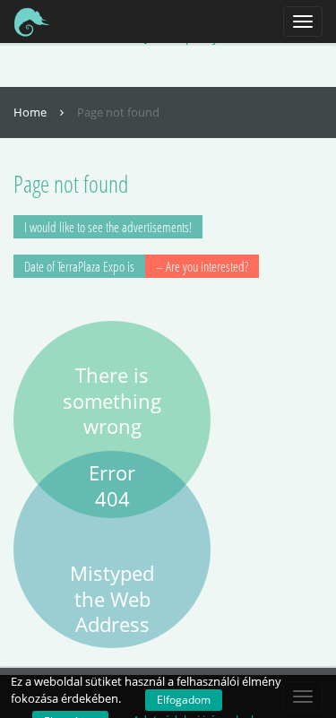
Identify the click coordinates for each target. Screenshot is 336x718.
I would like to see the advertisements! (108, 227)
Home (31, 112)
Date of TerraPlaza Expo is (136, 266)
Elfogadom (184, 699)
